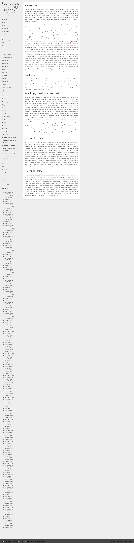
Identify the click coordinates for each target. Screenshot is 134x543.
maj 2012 (7, 362)
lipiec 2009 (8, 425)
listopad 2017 (8, 249)
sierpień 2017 (8, 254)
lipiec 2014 (8, 322)
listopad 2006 (8, 483)
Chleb (4, 25)
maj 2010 (7, 406)
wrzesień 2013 (9, 333)
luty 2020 (7, 199)
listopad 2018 (8, 227)
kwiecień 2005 (9, 518)
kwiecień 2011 (9, 386)
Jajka (3, 48)
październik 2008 (9, 441)
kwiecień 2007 (9, 474)
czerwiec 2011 (9, 382)
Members (5, 66)
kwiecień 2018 (9, 240)
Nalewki (4, 75)
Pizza (3, 90)
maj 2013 (7, 340)
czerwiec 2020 (9, 192)
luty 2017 (7, 265)
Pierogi (4, 84)
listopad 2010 (8, 395)
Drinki (3, 37)
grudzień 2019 (9, 203)
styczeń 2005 (8, 524)
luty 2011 (7, 390)
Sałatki (4, 110)
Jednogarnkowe (7, 51)
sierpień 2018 (8, 232)
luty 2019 (7, 221)
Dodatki (4, 34)
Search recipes (6, 116)
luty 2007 (7, 478)
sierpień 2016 (8, 276)
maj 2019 (7, 216)
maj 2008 (7, 450)
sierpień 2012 (8, 357)
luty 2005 (7, 522)
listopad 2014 (8, 315)
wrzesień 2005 (9, 509)
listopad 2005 (8, 505)
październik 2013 (9, 331)
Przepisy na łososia (8, 99)
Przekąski (5, 96)
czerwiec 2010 (9, 404)
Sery (3, 119)
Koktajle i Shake (7, 57)
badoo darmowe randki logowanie (9, 141)
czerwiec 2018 (9, 236)
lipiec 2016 (8, 278)
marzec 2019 (8, 219)
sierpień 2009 (8, 423)
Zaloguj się (8, 184)
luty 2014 (7, 324)
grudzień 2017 (9, 247)
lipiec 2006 (8, 491)
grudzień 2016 (9, 269)
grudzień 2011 (9, 371)
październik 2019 (9, 207)
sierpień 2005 (8, 511)
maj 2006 (7, 494)
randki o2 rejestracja (8, 145)
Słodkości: (5, 128)
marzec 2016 (8, 285)
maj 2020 (7, 194)
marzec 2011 (8, 388)
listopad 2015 (8, 293)
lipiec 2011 (8, 381)
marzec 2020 (8, 197)
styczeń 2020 (8, 201)
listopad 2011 (8, 373)
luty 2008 (7, 456)
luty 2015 (7, 309)
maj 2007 (7, 472)
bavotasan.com (127, 541)
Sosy (3, 125)
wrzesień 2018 (9, 230)
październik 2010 (9, 397)
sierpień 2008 (8, 445)
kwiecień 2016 (9, 283)
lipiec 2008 (8, 447)
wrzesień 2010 (9, 399)
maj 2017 (7, 260)
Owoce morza (6, 81)
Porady (4, 93)
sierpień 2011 (8, 379)
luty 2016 (7, 287)
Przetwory (5, 102)
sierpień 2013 (8, 335)
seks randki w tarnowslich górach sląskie (10, 157)
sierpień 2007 (8, 467)
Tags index (5, 131)
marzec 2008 (8, 454)
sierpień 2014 (8, 320)
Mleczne (4, 72)
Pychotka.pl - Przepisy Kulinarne (22, 541)
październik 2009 (9, 419)
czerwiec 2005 (9, 514)
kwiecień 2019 (9, 218)
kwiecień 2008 (9, 452)
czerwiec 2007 (9, 470)
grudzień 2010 (9, 393)
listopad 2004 (8, 527)
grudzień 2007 (9, 459)
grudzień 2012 (9, 349)
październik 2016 (9, 272)
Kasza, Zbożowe (7, 54)
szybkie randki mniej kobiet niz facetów (10, 149)
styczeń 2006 (8, 502)
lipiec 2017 (8, 256)
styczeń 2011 (8, 392)
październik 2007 (9, 463)
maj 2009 (7, 428)
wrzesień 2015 (9, 296)
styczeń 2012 (8, 370)
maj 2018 (7, 238)
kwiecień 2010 (9, 408)
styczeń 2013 (8, 348)
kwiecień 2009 (9, 430)
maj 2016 (7, 282)
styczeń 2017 (8, 267)
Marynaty (5, 63)
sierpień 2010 (8, 401)
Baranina (5, 19)
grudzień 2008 (9, 437)
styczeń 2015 (8, 311)
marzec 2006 (8, 498)
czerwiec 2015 (9, 302)
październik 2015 (9, 294)
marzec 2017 (8, 263)
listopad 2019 (8, 205)
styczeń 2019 (8, 223)
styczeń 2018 (8, 245)
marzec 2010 (8, 410)
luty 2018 (7, 243)
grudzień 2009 (9, 415)
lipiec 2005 (8, 513)
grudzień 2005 (9, 503)
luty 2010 (7, 412)
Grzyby (4, 46)
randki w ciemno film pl (9, 137)
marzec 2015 (8, 307)
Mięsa (4, 69)
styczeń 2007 (8, 480)
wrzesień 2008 (9, 443)
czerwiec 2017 (9, 258)
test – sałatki (6, 134)
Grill (3, 43)
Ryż (3, 107)
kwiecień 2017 (9, 262)
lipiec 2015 (8, 300)
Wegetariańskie (7, 164)
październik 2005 (9, 507)
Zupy (3, 175)
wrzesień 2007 (9, 465)
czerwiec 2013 (9, 339)
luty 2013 (7, 346)
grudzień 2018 (9, 225)
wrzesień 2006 (9, 487)
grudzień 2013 (9, 327)
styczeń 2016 (8, 289)
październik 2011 (9, 375)
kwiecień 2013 (9, 342)
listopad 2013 (8, 329)
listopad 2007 (8, 461)
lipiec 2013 (8, 337)
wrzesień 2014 (9, 318)
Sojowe (4, 122)
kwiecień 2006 (9, 496)
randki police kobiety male (10, 153)
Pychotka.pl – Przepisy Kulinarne (11, 6)
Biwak (4, 22)
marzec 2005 (8, 520)
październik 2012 (9, 353)
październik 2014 (9, 316)
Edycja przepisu (7, 40)
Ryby (3, 105)
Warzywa (4, 161)
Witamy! (4, 167)
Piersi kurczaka (7, 87)
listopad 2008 (8, 439)
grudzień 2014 (9, 313)
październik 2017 (9, 251)
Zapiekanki (5, 172)
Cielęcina (5, 28)
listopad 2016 (8, 271)
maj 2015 (7, 304)
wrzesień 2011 (9, 377)
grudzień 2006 (9, 481)
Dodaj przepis (6, 31)
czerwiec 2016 (9, 280)
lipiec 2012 (8, 359)
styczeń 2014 (8, 326)
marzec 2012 (8, 366)
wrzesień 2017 (9, 252)
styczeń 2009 (8, 436)
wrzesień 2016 (9, 274)
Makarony (5, 60)
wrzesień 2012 (9, 355)
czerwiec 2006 (9, 492)
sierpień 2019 (8, 210)
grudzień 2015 (9, 291)
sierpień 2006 (8, 489)
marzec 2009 (8, 432)
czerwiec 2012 (9, 360)
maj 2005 (7, 516)
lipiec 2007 (8, 469)
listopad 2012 (8, 351)
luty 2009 (7, 434)
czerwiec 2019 (9, 214)
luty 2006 (7, 500)
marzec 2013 (8, 344)
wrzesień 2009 (9, 421)
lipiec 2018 (8, 234)
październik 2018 (9, 229)
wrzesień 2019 (9, 208)
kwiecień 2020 (9, 196)
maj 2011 (7, 384)
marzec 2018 (8, 241)
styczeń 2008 (8, 458)
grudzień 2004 (9, 525)
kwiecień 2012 (9, 364)
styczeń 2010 (8, 414)
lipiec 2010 (8, 403)
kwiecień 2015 (9, 305)
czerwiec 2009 (9, 426)
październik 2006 (9, 485)
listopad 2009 (8, 417)
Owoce (4, 78)
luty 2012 (7, 368)
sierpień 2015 (8, 298)
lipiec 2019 (8, 212)
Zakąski (4, 170)
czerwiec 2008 (9, 448)
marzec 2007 (8, 476)
